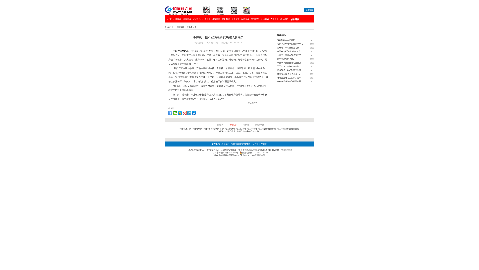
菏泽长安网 (241, 129)
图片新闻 (226, 19)
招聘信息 (235, 144)
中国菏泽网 (179, 27)
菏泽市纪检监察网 (211, 129)
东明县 (189, 27)
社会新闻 (206, 19)
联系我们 (226, 144)
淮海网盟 (246, 125)
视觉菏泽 (236, 19)
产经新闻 (275, 19)
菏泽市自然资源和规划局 (288, 129)
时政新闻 (245, 19)
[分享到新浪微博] (185, 113)
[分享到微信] (175, 113)
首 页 (169, 19)
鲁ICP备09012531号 (229, 153)
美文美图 (284, 19)
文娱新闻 (265, 19)
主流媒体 (220, 125)
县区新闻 (216, 19)
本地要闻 (177, 19)
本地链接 (233, 125)
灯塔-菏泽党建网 (228, 129)
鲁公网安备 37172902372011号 (255, 153)
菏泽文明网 (197, 129)
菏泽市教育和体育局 (267, 129)
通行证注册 (254, 144)
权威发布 (197, 19)
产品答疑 (263, 144)
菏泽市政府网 (185, 129)
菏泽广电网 (252, 129)
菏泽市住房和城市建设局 (248, 131)
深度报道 (187, 19)
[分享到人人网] (194, 113)
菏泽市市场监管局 (227, 131)
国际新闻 (255, 19)
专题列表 (294, 19)
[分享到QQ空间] (180, 113)
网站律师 (244, 144)
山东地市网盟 (259, 125)
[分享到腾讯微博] (189, 113)
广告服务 (216, 144)
